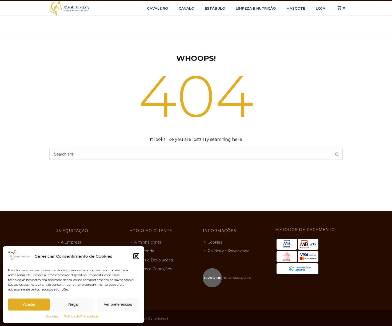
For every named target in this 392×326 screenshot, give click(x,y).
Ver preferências (118, 304)
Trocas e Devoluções (153, 260)
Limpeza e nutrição (256, 8)
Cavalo (186, 8)
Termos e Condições (153, 269)
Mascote (295, 8)
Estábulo (215, 8)
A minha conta (147, 242)
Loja (320, 8)
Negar (73, 304)
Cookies (52, 316)
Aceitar (29, 304)
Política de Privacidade (81, 316)
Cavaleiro (157, 8)
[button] (136, 256)
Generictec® (158, 318)
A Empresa (71, 242)
